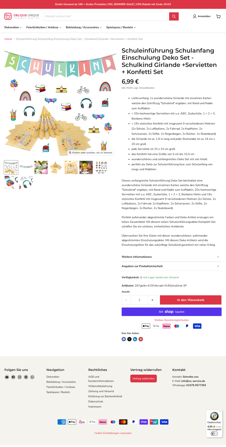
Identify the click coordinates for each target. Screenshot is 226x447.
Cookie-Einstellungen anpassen (113, 433)
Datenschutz (95, 401)
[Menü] (220, 412)
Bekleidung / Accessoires (83, 27)
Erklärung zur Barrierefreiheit (105, 396)
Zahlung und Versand (101, 391)
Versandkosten (146, 88)
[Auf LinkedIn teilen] (135, 339)
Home (8, 39)
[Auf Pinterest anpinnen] (141, 339)
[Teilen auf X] (129, 339)
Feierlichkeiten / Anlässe (42, 27)
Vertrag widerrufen (143, 378)
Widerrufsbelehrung (100, 386)
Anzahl (126, 291)
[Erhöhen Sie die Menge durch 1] (152, 300)
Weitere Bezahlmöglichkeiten (171, 320)
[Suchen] (174, 16)
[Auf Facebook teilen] (124, 339)
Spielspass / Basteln (120, 27)
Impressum (94, 406)
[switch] (214, 433)
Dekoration (12, 27)
